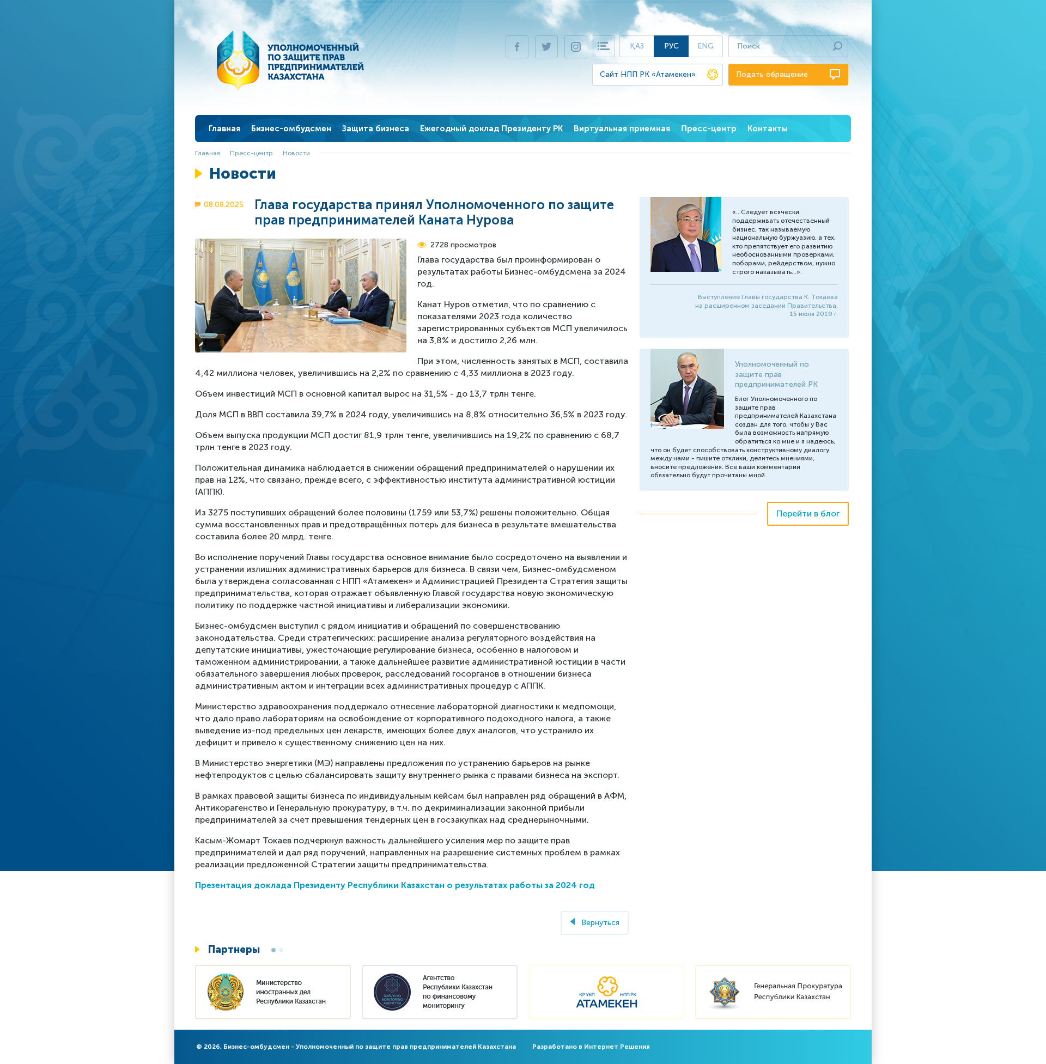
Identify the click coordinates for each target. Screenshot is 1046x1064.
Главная (224, 128)
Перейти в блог (808, 513)
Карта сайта (604, 46)
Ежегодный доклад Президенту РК (491, 128)
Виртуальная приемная (622, 128)
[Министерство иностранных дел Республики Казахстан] (273, 993)
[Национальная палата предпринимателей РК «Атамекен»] (606, 993)
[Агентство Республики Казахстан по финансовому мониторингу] (440, 993)
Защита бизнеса (375, 128)
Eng (705, 46)
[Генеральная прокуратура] (773, 993)
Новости (296, 153)
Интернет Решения (617, 1046)
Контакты (767, 128)
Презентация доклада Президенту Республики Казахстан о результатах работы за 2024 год (395, 885)
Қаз (637, 46)
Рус (671, 46)
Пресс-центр (709, 128)
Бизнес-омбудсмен (291, 128)
